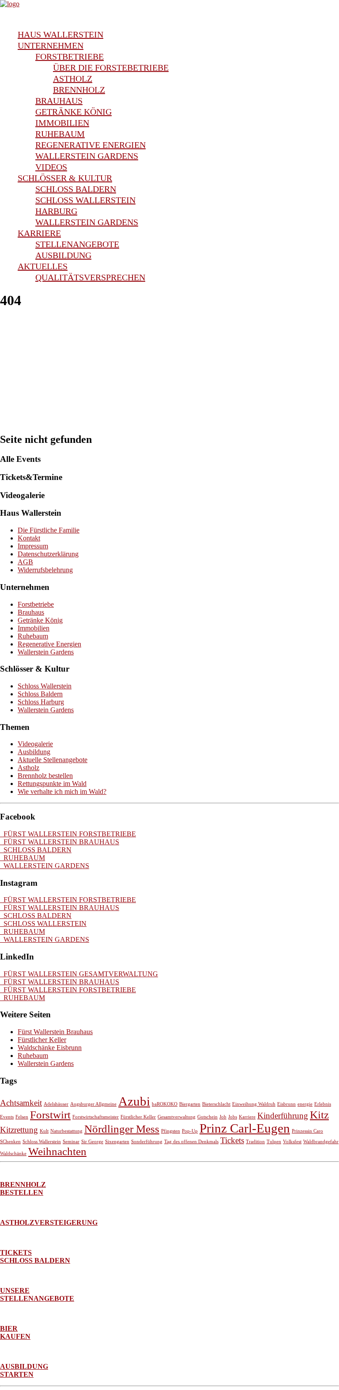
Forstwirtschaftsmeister (95, 1116)
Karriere (39, 233)
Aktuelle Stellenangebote (52, 759)
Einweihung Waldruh (253, 1104)
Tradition (255, 1141)
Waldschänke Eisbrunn (50, 1047)
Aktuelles (43, 266)
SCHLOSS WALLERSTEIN (43, 923)
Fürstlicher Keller (42, 1039)
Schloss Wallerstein (85, 200)
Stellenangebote (77, 244)
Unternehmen (50, 45)
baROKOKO (164, 1104)
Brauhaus (59, 101)
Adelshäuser (56, 1104)
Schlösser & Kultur (65, 178)
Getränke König (73, 112)
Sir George (92, 1141)
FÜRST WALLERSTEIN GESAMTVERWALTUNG (79, 974)
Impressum (33, 546)
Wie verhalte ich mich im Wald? (62, 791)
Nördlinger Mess (121, 1129)
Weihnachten (57, 1151)
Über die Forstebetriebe (111, 67)
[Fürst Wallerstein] (169, 11)
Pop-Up (190, 1131)
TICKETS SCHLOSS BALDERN (35, 1256)
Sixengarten (117, 1141)
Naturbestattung (66, 1131)
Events (7, 1116)
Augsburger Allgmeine (93, 1104)
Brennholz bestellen (45, 775)
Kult (44, 1131)
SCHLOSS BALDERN (36, 850)
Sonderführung (146, 1141)
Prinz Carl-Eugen (245, 1128)
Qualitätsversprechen (90, 277)
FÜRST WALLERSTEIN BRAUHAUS (59, 842)
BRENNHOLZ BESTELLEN (23, 1188)
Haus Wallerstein (60, 34)
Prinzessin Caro (307, 1131)
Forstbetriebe (69, 56)
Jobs (232, 1116)
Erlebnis (322, 1104)
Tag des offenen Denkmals (191, 1141)
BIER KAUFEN (15, 1332)
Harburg (56, 211)
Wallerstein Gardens (86, 156)
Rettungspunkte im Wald (52, 783)
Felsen (21, 1116)
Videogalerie (35, 744)
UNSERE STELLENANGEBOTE (37, 1294)
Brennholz (79, 89)
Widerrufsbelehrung (45, 570)
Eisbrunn (286, 1104)
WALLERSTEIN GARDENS (44, 865)
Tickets (232, 1140)
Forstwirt (50, 1115)
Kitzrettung (19, 1129)
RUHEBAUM (22, 857)
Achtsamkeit (21, 1102)
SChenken (10, 1141)
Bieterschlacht (216, 1104)
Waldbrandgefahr (321, 1141)
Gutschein (207, 1116)
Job (222, 1116)
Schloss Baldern (75, 189)
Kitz (319, 1115)
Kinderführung (282, 1115)
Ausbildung (63, 255)
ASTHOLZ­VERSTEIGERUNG (49, 1222)
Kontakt (29, 538)
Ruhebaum (60, 134)
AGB (25, 562)
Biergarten (189, 1104)
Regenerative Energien (90, 145)
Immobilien (62, 123)
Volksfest (292, 1141)
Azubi (134, 1101)
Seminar (71, 1141)
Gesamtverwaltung (177, 1116)
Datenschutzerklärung (48, 554)
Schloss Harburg (41, 702)
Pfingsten (170, 1131)
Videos (51, 167)
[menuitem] (178, 34)
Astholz (72, 78)
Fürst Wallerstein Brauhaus (55, 1031)
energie (305, 1104)
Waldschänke (13, 1153)
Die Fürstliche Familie (48, 530)
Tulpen (274, 1141)
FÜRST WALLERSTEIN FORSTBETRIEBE (68, 834)
